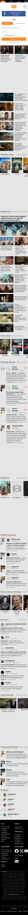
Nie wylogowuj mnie (9, 35)
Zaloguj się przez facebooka (15, 14)
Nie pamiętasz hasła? (14, 42)
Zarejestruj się (21, 23)
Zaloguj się (7, 23)
